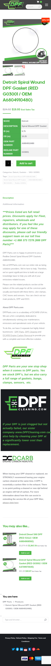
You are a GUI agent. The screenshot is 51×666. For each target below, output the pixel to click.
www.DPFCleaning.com (30, 432)
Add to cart (26, 163)
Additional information (13, 204)
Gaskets (22, 172)
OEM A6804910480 (35, 180)
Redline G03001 (20, 183)
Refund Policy (21, 638)
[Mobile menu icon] (46, 5)
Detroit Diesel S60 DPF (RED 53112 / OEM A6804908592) (30, 538)
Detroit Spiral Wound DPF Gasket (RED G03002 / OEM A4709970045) (33, 563)
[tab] (25, 196)
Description (8, 198)
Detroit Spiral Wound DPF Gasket (15, 180)
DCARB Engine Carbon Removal (17, 335)
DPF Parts (19, 332)
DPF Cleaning (31, 332)
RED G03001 (8, 183)
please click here (10, 503)
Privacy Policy (10, 638)
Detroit (15, 172)
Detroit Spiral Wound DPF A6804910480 (22, 176)
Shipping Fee (32, 638)
